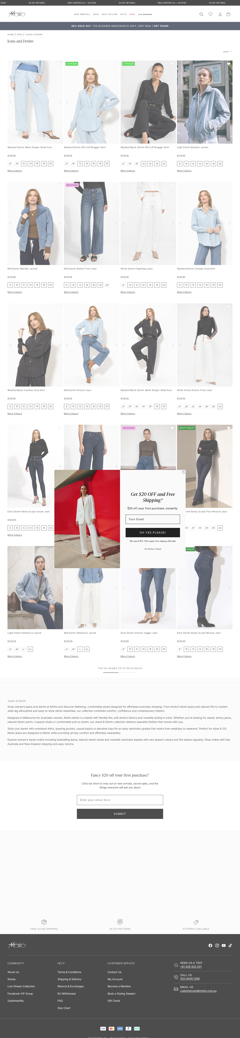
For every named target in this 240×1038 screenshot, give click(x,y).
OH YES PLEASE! (153, 532)
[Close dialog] (184, 472)
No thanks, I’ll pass (153, 549)
